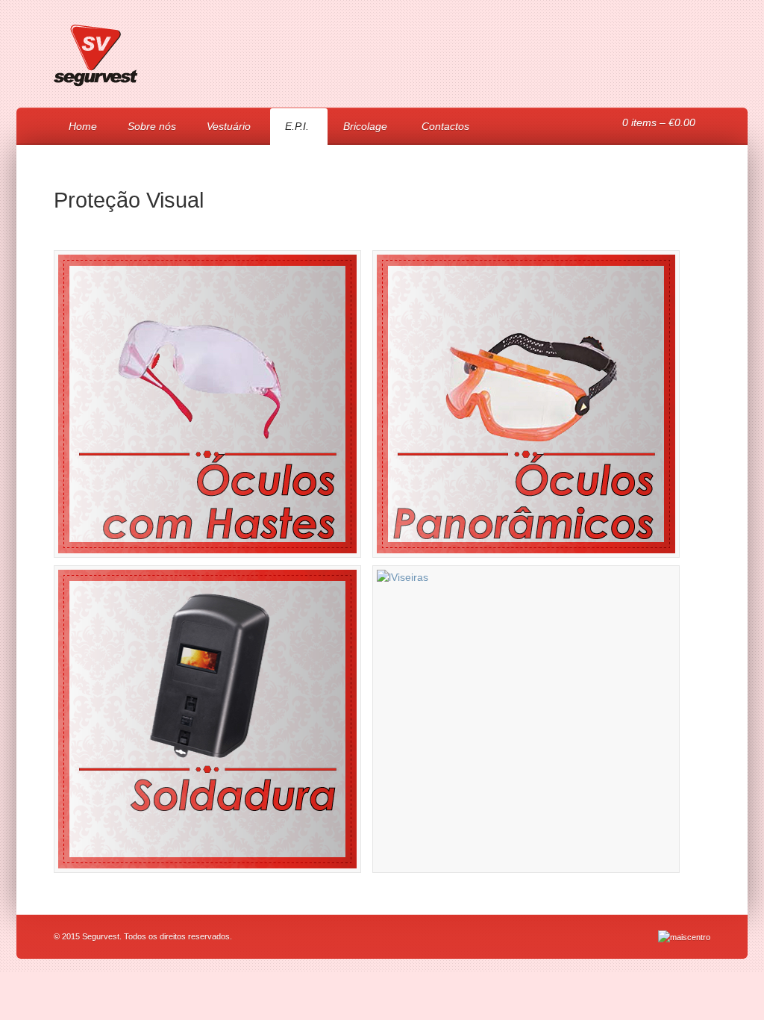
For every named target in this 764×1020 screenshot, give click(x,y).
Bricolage (357, 128)
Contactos (445, 126)
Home (83, 126)
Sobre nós (152, 126)
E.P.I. (289, 128)
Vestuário (221, 128)
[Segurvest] (96, 88)
